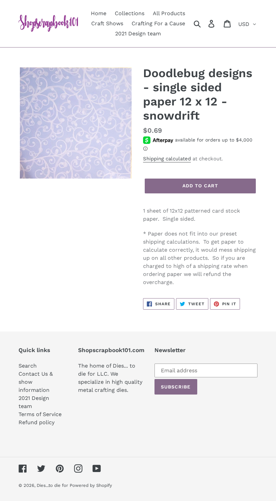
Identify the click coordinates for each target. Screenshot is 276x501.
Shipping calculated (167, 159)
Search (28, 366)
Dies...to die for (52, 485)
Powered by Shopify (91, 485)
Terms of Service (40, 414)
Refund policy (37, 422)
